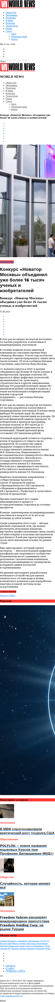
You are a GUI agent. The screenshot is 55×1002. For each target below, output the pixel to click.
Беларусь (12, 941)
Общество (11, 12)
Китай (47, 948)
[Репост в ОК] (30, 126)
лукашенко (22, 941)
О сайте (10, 968)
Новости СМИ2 (7, 595)
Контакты (10, 965)
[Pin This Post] (30, 138)
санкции (3, 948)
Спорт (9, 31)
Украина (15, 948)
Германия (39, 948)
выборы (23, 948)
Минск (15, 943)
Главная (4, 941)
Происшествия (19, 36)
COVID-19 (44, 941)
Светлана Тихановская (37, 943)
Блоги (14, 39)
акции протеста (26, 946)
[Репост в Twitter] (30, 131)
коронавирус (34, 941)
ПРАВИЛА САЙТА (15, 971)
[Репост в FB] (30, 128)
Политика (11, 18)
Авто (13, 34)
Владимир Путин (42, 946)
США (9, 943)
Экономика (11, 15)
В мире (9, 20)
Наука (9, 28)
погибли (22, 943)
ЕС (9, 948)
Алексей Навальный (9, 946)
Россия (3, 943)
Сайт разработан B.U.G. (11, 996)
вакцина (31, 948)
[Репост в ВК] (30, 123)
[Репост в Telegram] (30, 133)
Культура (10, 23)
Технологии (12, 26)
